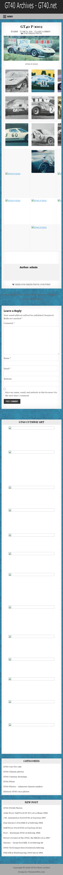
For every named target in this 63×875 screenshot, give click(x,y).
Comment (9, 323)
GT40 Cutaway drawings (15, 777)
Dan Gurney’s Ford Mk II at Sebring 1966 (23, 823)
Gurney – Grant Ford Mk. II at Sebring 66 (23, 843)
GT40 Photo (9, 781)
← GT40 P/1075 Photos (31, 299)
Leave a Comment (44, 31)
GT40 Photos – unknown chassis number (23, 786)
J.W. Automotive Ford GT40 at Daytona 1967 (24, 818)
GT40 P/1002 (31, 26)
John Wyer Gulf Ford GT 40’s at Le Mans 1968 (25, 813)
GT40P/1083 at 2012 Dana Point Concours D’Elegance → (31, 295)
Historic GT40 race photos (16, 791)
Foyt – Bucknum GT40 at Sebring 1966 (21, 833)
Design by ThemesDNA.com (31, 872)
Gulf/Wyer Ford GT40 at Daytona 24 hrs (22, 828)
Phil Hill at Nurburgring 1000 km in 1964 (23, 853)
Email (7, 368)
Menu (10, 16)
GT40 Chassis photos (33, 33)
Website (8, 379)
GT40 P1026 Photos (12, 808)
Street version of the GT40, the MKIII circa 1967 (26, 838)
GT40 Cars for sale (12, 767)
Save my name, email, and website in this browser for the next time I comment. (31, 394)
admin (15, 31)
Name (7, 358)
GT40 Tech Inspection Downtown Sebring (23, 848)
